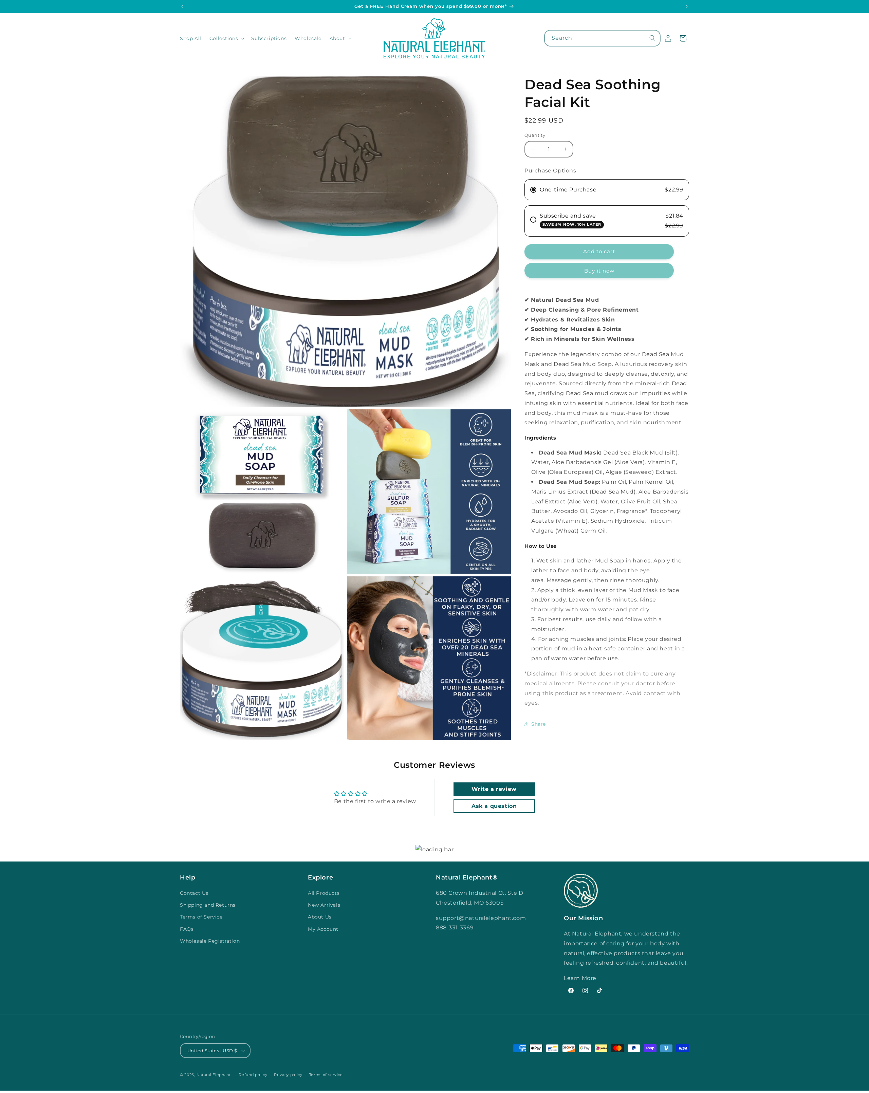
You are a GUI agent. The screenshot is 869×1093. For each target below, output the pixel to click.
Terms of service (326, 1074)
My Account (323, 929)
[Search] (652, 38)
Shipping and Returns (208, 905)
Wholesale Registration (210, 941)
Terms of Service (201, 917)
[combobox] (602, 38)
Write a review (494, 789)
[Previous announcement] (182, 6)
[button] (226, 38)
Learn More (580, 978)
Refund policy (253, 1074)
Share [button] (538, 724)
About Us (320, 917)
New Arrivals (324, 905)
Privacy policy (288, 1074)
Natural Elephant (214, 1074)
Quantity (534, 135)
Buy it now (599, 270)
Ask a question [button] (494, 806)
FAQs (186, 929)
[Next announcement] (686, 6)
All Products (323, 893)
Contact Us (194, 893)
